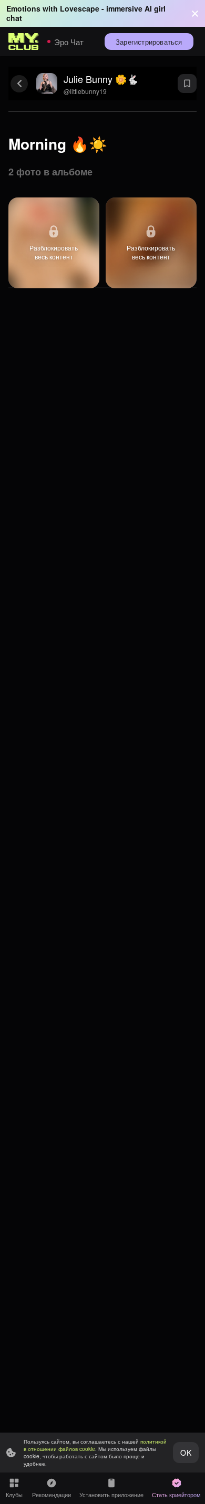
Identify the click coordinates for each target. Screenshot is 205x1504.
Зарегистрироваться (149, 42)
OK (185, 1452)
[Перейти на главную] (23, 41)
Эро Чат (69, 41)
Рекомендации (51, 1494)
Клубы (14, 1494)
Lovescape (79, 8)
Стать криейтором (176, 1494)
